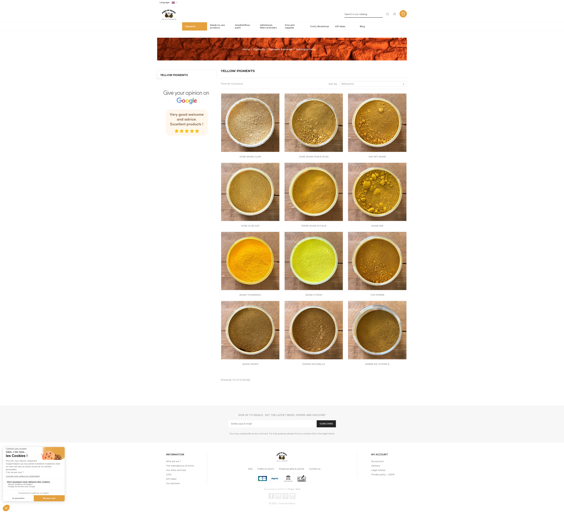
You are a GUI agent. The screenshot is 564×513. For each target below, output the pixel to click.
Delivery (375, 465)
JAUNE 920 (377, 225)
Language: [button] (165, 2)
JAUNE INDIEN (250, 364)
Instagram (293, 496)
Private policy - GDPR (383, 474)
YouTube (278, 496)
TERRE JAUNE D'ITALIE (314, 225)
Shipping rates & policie (291, 469)
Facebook (271, 496)
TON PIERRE (377, 295)
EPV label (171, 479)
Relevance (373, 84)
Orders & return (265, 469)
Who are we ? (173, 461)
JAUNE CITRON (313, 295)
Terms (297, 489)
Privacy (291, 489)
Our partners (173, 483)
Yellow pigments (174, 75)
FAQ (250, 469)
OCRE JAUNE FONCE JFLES (314, 156)
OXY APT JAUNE (377, 156)
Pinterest (285, 496)
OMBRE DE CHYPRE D (377, 364)
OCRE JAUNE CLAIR (250, 156)
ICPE (168, 474)
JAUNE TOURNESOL (250, 295)
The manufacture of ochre (180, 465)
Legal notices (378, 470)
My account (377, 461)
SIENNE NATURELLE (313, 364)
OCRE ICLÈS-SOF (250, 225)
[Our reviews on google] (186, 112)
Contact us (314, 469)
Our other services (176, 470)
